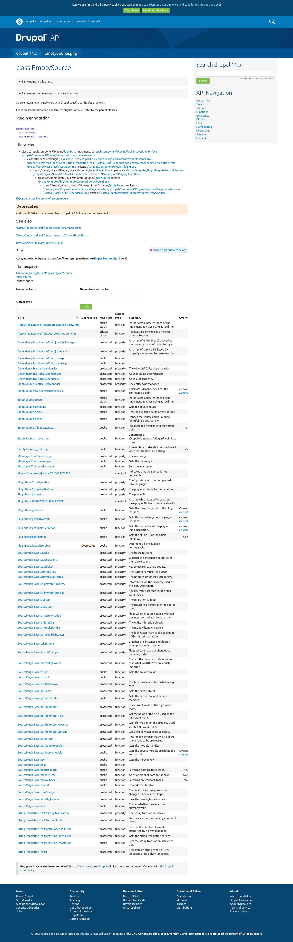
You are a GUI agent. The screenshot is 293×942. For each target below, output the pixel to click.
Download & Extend (189, 891)
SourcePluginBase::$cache (33, 552)
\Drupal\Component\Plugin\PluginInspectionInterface (124, 151)
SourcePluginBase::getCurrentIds (37, 698)
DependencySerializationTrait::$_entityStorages (46, 342)
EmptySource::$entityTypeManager (39, 383)
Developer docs (132, 903)
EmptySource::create (30, 399)
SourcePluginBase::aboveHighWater (39, 663)
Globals (201, 119)
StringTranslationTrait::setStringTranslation (44, 842)
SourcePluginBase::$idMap (34, 599)
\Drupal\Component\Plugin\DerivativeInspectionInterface (57, 155)
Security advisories (28, 907)
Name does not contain (95, 289)
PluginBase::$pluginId (30, 494)
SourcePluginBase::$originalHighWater (41, 634)
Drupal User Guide (134, 900)
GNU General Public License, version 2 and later (163, 933)
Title (48, 318)
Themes (181, 903)
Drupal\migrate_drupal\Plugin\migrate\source (44, 273)
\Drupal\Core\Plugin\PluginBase (120, 174)
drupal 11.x (26, 53)
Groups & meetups (81, 911)
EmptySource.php (61, 53)
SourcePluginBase (99, 170)
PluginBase (69, 151)
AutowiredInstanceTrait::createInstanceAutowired (48, 324)
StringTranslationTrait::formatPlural (40, 820)
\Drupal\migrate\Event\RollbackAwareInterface (61, 174)
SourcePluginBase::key (31, 759)
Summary (135, 317)
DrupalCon (76, 915)
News (20, 891)
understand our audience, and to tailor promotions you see (183, 4)
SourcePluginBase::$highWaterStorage (41, 592)
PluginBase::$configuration (34, 482)
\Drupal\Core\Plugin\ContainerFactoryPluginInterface (75, 189)
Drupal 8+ (46, 21)
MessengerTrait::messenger (34, 461)
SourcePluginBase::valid (32, 806)
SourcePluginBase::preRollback (36, 779)
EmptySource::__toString (33, 449)
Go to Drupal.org (19, 21)
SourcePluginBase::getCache (35, 691)
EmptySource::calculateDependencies (40, 390)
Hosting (74, 903)
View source (23, 276)
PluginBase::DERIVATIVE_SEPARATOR (41, 501)
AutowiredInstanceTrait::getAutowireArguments (47, 333)
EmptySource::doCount (32, 406)
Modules (182, 900)
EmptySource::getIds (30, 418)
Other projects (64, 21)
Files (199, 123)
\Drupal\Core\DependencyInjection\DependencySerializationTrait (135, 162)
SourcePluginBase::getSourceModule (40, 752)
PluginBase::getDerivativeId (34, 518)
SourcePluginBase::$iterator (34, 606)
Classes (201, 108)
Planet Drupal (24, 896)
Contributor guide (81, 907)
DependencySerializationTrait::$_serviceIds (44, 351)
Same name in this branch (37, 81)
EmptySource (102, 177)
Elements (202, 138)
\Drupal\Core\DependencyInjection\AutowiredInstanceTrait (116, 159)
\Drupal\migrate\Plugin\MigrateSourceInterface (155, 170)
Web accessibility (240, 896)
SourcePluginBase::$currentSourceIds (40, 576)
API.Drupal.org (132, 907)
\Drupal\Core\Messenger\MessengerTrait (52, 166)
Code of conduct (80, 918)
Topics (200, 104)
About (234, 891)
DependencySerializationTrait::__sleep (41, 358)
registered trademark (224, 933)
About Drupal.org (240, 903)
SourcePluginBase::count (33, 672)
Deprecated (203, 130)
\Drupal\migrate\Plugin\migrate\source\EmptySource (133, 192)
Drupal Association (241, 900)
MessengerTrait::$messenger (35, 456)
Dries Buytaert (252, 933)
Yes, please (132, 10)
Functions (202, 111)
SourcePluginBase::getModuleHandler (40, 745)
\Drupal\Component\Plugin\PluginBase (112, 166)
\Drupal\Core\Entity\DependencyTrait (66, 192)
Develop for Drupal (88, 21)
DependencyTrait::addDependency (38, 378)
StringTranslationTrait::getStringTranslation (45, 835)
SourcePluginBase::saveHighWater (38, 799)
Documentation (133, 891)
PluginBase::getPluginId (32, 536)
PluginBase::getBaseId (31, 510)
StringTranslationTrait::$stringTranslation (43, 813)
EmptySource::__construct (34, 438)
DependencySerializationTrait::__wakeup (42, 363)
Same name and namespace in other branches (50, 93)
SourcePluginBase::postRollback (37, 769)
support (105, 866)
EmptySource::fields (30, 411)
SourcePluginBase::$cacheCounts (38, 559)
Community (77, 891)
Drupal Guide (131, 896)
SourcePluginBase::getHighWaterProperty (43, 724)
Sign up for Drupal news (30, 903)
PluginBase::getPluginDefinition (36, 527)
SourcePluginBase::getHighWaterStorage (42, 731)
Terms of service (240, 907)
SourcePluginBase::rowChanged (37, 792)
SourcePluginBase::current (33, 677)
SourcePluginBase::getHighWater (37, 706)
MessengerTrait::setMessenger (36, 466)
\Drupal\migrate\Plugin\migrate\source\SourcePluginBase (73, 181)
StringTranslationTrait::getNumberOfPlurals (44, 828)
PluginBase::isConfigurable (34, 545)
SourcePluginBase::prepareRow (36, 774)
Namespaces (204, 126)
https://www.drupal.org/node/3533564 (39, 242)
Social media (24, 900)
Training (75, 900)
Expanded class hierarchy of (42, 198)
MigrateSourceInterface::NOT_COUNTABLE (44, 473)
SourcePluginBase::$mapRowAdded (39, 615)
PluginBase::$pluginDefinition (35, 489)
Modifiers (106, 317)
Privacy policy (238, 911)
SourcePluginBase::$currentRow (37, 571)
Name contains (26, 289)
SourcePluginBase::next (32, 764)
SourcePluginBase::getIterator (36, 738)
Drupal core (184, 896)
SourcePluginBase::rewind (33, 785)
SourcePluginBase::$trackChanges (38, 652)
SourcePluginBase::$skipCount (36, 643)
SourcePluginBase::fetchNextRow (38, 684)
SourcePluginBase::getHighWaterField (40, 715)
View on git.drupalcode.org (169, 250)
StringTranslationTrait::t (32, 851)
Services (201, 134)
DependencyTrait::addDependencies (39, 373)
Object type (24, 301)
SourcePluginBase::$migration (36, 622)
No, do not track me (155, 10)
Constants (202, 115)
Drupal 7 (31, 21)
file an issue (85, 866)
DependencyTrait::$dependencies (38, 368)
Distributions (184, 907)
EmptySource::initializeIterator (36, 427)
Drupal (199, 933)
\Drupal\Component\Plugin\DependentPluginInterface (142, 189)
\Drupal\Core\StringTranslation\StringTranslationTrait (60, 162)
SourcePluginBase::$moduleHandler (39, 627)
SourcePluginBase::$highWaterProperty (41, 583)
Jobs (19, 911)
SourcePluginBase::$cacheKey (35, 566)
